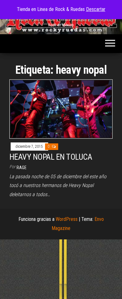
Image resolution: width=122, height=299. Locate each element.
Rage (22, 167)
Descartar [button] (95, 9)
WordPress (67, 219)
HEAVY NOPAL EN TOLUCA (50, 157)
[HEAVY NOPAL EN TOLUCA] (61, 109)
